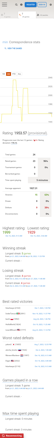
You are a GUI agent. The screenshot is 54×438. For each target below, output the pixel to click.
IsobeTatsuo (11, 313)
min (5, 42)
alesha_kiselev (12, 350)
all (19, 74)
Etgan (8, 360)
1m (3, 74)
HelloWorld (10, 324)
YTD (14, 74)
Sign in (42, 5)
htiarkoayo (10, 308)
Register (31, 5)
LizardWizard (11, 330)
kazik (8, 319)
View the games (15, 48)
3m (8, 74)
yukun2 (9, 344)
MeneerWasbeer (13, 355)
